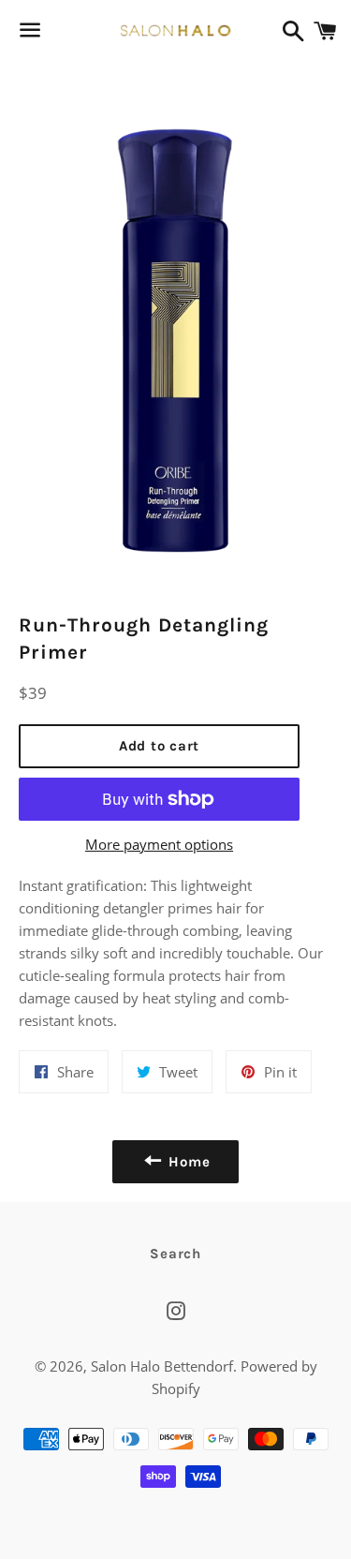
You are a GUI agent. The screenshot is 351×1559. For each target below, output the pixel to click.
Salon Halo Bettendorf (162, 1366)
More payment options (159, 844)
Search (175, 1253)
